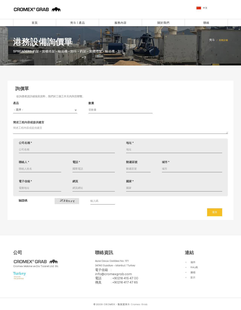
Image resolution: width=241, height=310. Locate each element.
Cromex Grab (139, 304)
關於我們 (163, 22)
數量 (91, 103)
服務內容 (120, 22)
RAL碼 (194, 267)
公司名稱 (25, 143)
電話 (76, 162)
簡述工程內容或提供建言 (28, 122)
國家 (130, 181)
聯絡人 (24, 162)
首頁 (35, 22)
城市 (165, 162)
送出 (214, 212)
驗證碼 (23, 200)
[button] (212, 10)
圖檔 (193, 272)
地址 (130, 143)
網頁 (75, 181)
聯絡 (206, 22)
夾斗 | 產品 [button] (77, 22)
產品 (16, 103)
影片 (193, 277)
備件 (193, 262)
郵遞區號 (131, 162)
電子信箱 (25, 181)
